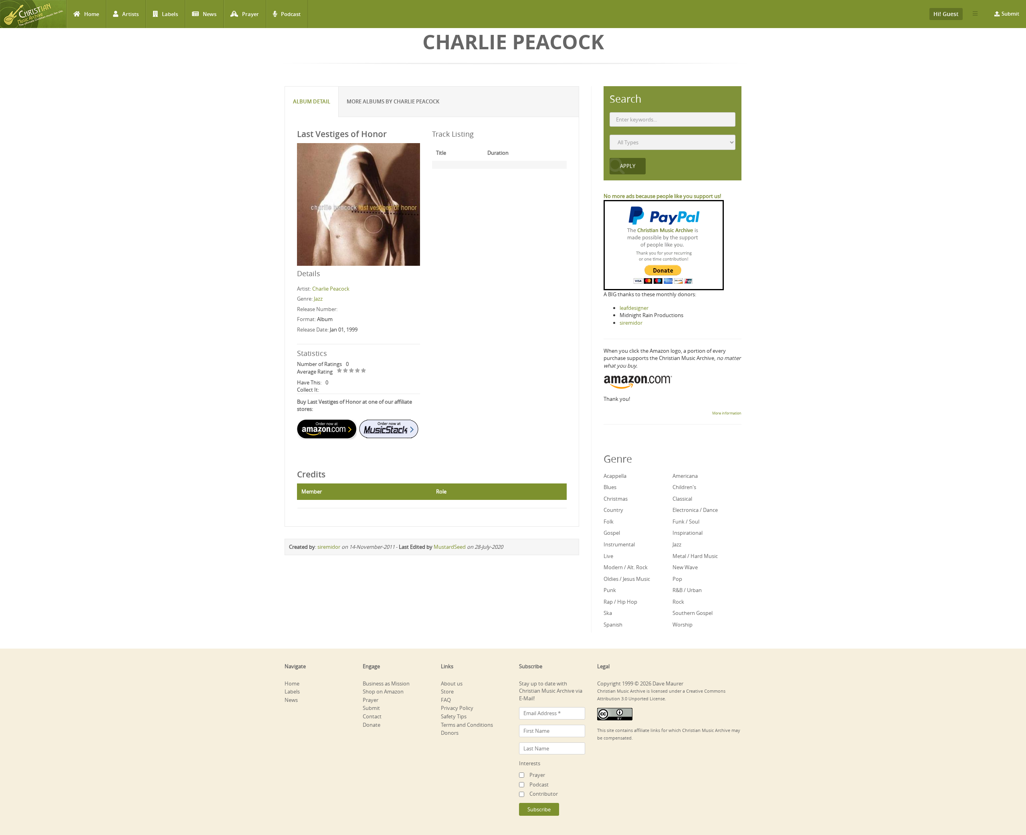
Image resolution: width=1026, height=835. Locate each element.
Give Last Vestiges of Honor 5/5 (364, 371)
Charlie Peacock (330, 288)
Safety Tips (454, 716)
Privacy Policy (457, 708)
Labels (170, 14)
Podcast (291, 14)
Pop (677, 578)
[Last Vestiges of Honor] (358, 204)
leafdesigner (634, 307)
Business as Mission (386, 683)
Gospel (612, 532)
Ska (608, 613)
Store (447, 691)
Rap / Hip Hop (620, 601)
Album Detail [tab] (311, 101)
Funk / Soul (686, 521)
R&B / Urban (687, 590)
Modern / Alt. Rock (626, 567)
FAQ (446, 700)
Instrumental (619, 544)
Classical (682, 498)
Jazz (318, 298)
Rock (678, 601)
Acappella (615, 475)
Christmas (616, 498)
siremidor (328, 546)
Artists (130, 14)
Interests (529, 763)
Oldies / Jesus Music (627, 578)
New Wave (685, 567)
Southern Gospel (693, 613)
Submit (1010, 13)
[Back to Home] (33, 14)
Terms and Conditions (467, 724)
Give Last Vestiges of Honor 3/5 (352, 371)
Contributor (543, 793)
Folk (609, 521)
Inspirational (688, 532)
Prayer (250, 14)
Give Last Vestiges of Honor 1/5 (340, 371)
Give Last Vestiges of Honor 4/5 (358, 371)
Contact (372, 716)
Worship (683, 624)
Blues (610, 487)
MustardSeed (450, 546)
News (209, 14)
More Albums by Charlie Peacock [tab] (393, 101)
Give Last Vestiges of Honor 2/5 (346, 371)
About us (452, 683)
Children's (684, 487)
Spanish (613, 624)
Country (613, 510)
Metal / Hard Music (695, 556)
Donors (449, 732)
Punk (610, 590)
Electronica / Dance (695, 510)
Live (608, 556)
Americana (685, 475)
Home (91, 14)
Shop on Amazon (383, 691)
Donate (371, 724)
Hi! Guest (946, 14)
